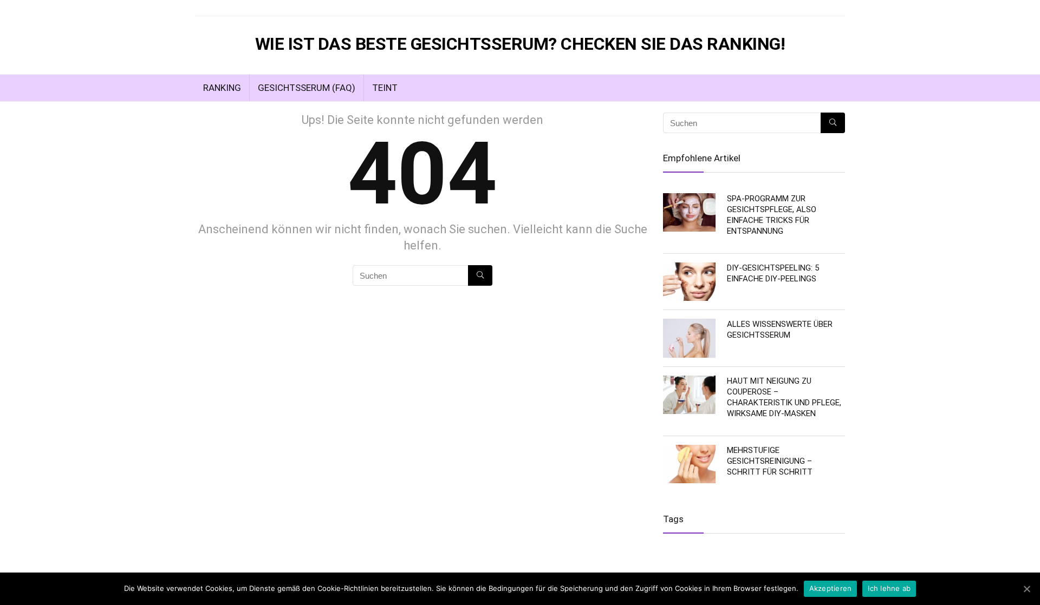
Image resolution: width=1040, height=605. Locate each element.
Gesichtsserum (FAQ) (306, 87)
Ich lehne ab (889, 588)
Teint (385, 87)
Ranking (222, 87)
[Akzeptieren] (1026, 588)
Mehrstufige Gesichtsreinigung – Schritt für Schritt (769, 461)
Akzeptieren (830, 588)
